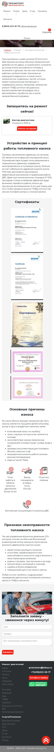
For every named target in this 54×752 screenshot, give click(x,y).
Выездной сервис (11, 721)
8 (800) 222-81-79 (11, 26)
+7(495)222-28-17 (40, 672)
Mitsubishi (7, 693)
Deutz (5, 668)
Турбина (6, 702)
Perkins (5, 674)
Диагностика (8, 724)
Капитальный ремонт (12, 712)
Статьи (5, 740)
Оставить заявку (39, 677)
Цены (24, 11)
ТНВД (5, 699)
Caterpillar (7, 681)
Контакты (42, 11)
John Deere (8, 684)
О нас (32, 11)
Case (4, 696)
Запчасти (7, 19)
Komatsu (6, 689)
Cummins (6, 671)
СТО (4, 727)
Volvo (4, 678)
